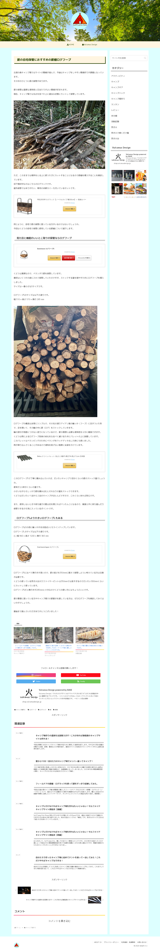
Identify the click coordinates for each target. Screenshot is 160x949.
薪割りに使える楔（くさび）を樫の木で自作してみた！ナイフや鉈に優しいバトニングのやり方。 (59, 648)
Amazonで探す (54, 258)
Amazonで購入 (69, 208)
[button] (145, 58)
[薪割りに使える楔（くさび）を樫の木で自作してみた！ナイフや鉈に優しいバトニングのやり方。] (59, 635)
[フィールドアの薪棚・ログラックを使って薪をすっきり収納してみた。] (28, 635)
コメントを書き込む (59, 921)
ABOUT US (98, 942)
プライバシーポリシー (111, 942)
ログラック (43, 710)
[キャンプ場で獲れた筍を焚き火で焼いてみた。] (90, 635)
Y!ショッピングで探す (83, 257)
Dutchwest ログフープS (45, 249)
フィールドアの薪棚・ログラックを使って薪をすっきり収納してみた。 (28, 647)
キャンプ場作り (20, 710)
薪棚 (56, 710)
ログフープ (33, 710)
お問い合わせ (142, 942)
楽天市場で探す (68, 258)
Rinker (73, 203)
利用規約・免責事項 (128, 942)
